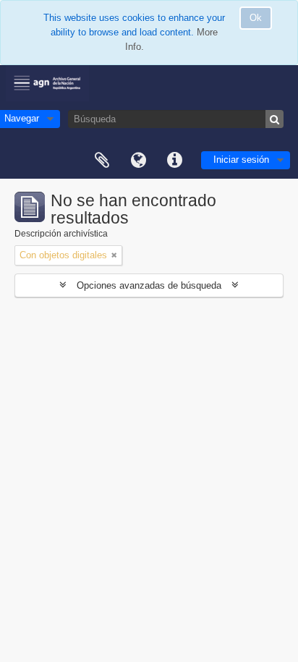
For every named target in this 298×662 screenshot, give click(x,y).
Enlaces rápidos (174, 161)
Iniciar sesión (241, 159)
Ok (256, 17)
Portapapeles (102, 161)
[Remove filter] (114, 255)
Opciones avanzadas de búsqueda (149, 285)
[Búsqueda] (274, 119)
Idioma (138, 161)
